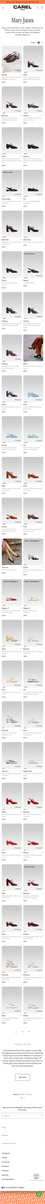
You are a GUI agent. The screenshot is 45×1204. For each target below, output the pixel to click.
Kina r (4, 156)
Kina (25, 405)
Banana (5, 116)
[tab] (3, 196)
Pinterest (5, 1166)
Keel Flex (5, 240)
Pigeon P (5, 608)
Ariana (26, 116)
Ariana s (5, 771)
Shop (4, 1127)
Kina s (4, 280)
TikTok (4, 1158)
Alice (25, 75)
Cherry (5, 321)
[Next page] (29, 1031)
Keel (4, 486)
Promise (5, 730)
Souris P (5, 567)
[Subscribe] (40, 1116)
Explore (5, 1135)
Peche (4, 75)
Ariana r (26, 156)
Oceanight (6, 199)
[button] (3, 8)
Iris (24, 199)
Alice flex (27, 240)
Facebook (6, 1162)
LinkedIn (5, 1171)
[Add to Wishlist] (21, 75)
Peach (26, 280)
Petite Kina (28, 771)
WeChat (5, 1175)
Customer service (9, 1143)
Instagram (6, 1153)
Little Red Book (8, 1179)
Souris (26, 567)
